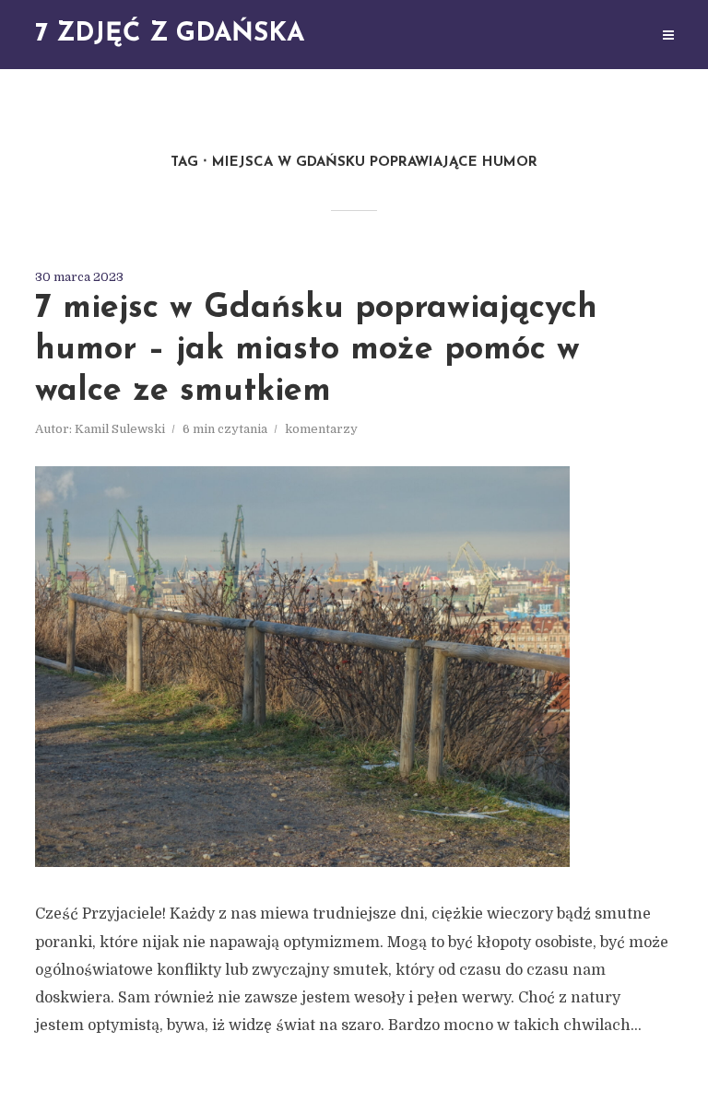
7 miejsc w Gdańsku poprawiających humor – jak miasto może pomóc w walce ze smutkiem (316, 350)
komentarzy (321, 429)
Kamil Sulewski (120, 429)
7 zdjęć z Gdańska (169, 34)
